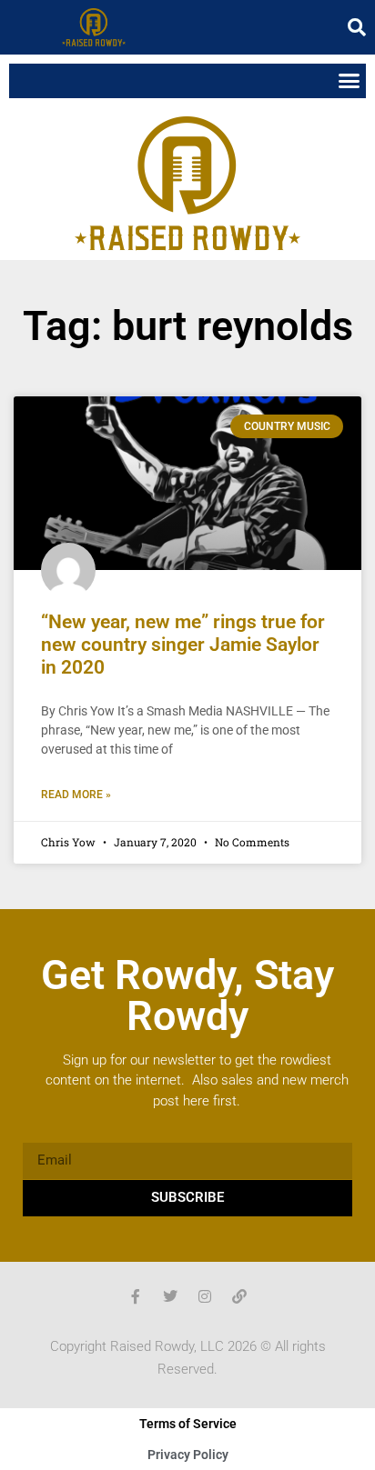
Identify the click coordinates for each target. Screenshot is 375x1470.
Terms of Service (188, 1423)
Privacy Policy (187, 1454)
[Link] (239, 1296)
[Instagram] (205, 1296)
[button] (357, 27)
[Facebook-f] (135, 1296)
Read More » (76, 794)
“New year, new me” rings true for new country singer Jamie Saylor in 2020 (183, 644)
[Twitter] (170, 1296)
